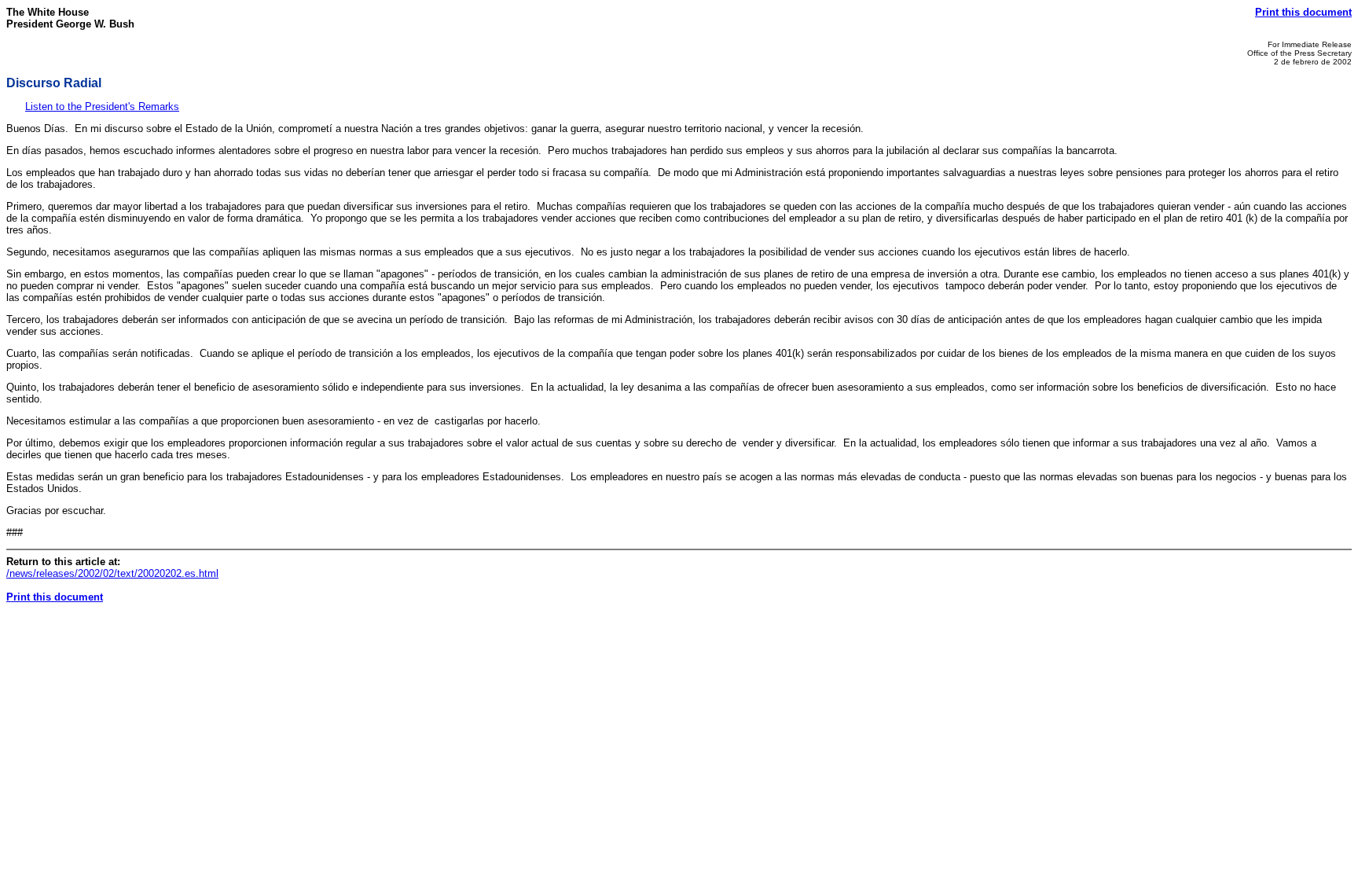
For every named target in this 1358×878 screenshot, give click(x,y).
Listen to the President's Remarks (102, 106)
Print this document (1303, 12)
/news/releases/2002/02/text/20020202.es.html (112, 573)
